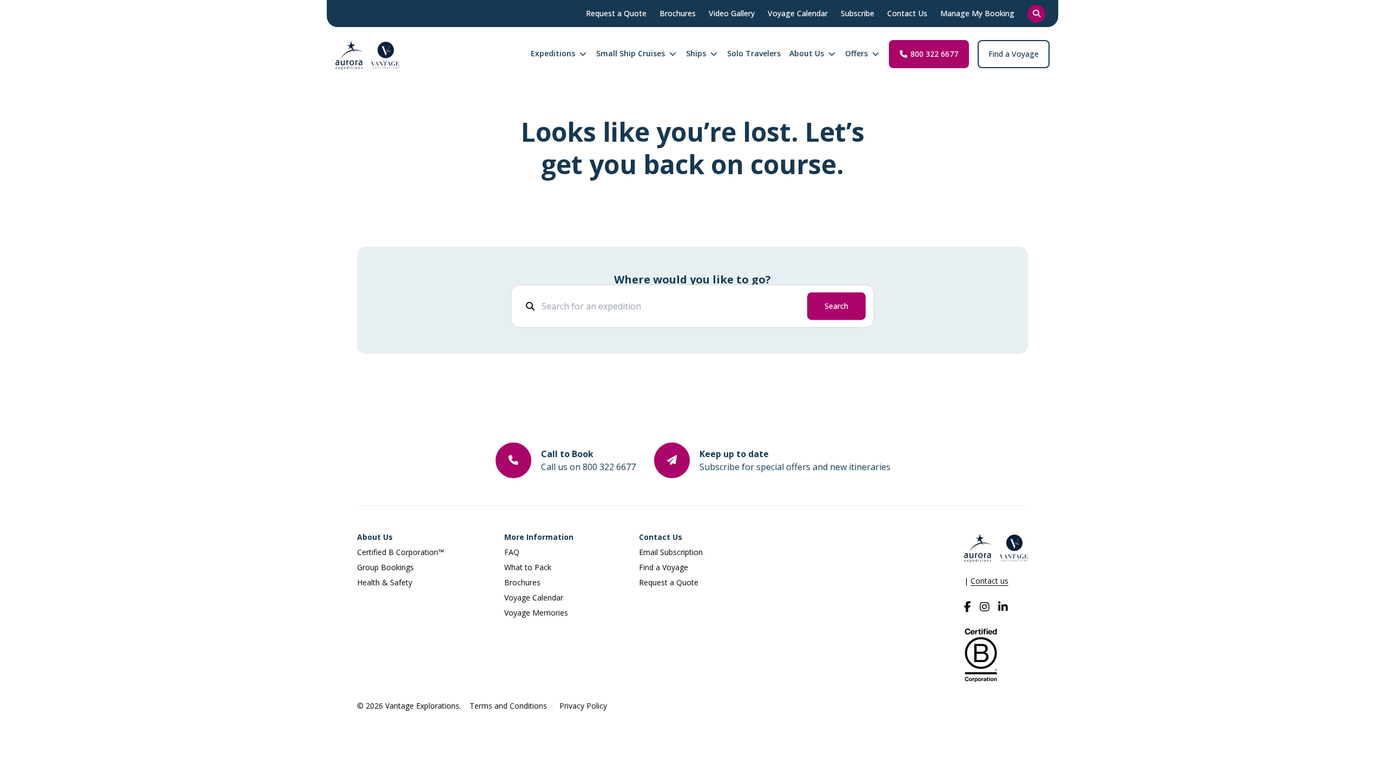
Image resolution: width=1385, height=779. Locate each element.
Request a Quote (668, 582)
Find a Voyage (1013, 54)
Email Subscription (671, 552)
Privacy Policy (583, 706)
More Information (538, 537)
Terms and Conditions (508, 706)
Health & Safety (384, 582)
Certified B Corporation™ (400, 552)
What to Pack (527, 567)
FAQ (511, 552)
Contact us (989, 581)
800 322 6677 (934, 54)
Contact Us (660, 537)
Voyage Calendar (533, 597)
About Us (375, 537)
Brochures (522, 582)
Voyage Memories (536, 613)
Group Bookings (385, 567)
